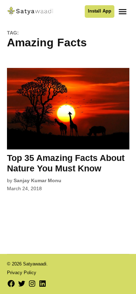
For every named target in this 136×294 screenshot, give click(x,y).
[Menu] (123, 12)
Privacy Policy (21, 272)
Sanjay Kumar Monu (37, 180)
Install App (99, 11)
